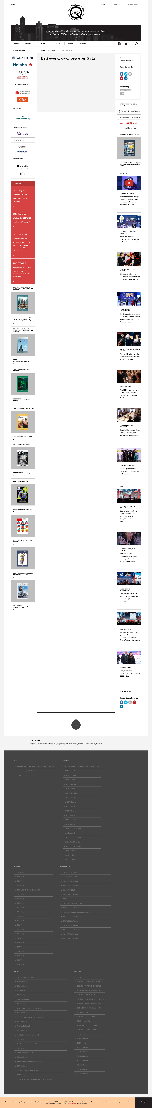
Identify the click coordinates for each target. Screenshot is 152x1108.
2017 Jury (20, 907)
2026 (79, 977)
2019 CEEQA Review (73, 820)
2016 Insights (22, 1013)
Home (13, 4)
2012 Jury (20, 929)
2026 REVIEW (70, 775)
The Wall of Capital (24, 1026)
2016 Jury (20, 912)
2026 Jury (20, 872)
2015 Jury (20, 916)
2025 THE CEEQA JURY (86, 1017)
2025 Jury (20, 877)
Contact (116, 5)
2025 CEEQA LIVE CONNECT (88, 1025)
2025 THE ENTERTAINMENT (88, 1030)
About (16, 44)
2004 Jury (20, 964)
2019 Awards (70, 815)
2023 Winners (70, 802)
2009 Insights (22, 1066)
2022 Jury (20, 894)
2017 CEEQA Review (73, 837)
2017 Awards (70, 833)
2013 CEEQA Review (70, 938)
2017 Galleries (82, 1060)
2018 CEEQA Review (73, 829)
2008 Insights (22, 1075)
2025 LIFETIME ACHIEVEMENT (89, 1008)
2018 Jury (20, 903)
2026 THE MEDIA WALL (86, 995)
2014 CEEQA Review (70, 934)
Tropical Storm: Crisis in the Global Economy (34, 1079)
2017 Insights (22, 1004)
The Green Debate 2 (25, 1053)
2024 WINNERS (71, 793)
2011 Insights (22, 1048)
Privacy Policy (132, 5)
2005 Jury (20, 960)
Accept (143, 1102)
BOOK (102, 5)
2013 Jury (20, 925)
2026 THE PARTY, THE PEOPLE (89, 986)
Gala (128, 90)
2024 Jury (20, 881)
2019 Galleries (82, 1052)
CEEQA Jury (41, 44)
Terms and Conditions (71, 877)
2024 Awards (70, 789)
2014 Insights (22, 1030)
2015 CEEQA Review (73, 846)
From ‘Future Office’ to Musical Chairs (32, 1017)
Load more (126, 691)
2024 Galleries (82, 1039)
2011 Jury (20, 934)
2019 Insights (22, 986)
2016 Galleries (82, 1065)
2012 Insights (22, 1039)
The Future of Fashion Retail (28, 1035)
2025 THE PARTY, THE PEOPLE (89, 1003)
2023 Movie (81, 1043)
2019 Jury (20, 899)
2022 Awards (70, 806)
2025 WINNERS (71, 784)
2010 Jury (20, 938)
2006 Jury (20, 956)
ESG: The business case (26, 977)
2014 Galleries (82, 1074)
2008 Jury (20, 947)
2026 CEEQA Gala (70, 872)
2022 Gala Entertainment (73, 903)
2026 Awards (70, 771)
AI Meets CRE (22, 990)
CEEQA (122, 90)
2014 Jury (20, 921)
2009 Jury (20, 942)
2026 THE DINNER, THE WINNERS (90, 982)
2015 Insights (22, 1021)
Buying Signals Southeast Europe (30, 1061)
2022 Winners (70, 811)
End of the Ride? (23, 999)
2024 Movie (81, 1034)
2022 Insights (22, 982)
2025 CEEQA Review (70, 881)
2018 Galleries (82, 1056)
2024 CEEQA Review (70, 885)
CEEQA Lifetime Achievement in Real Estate (82, 766)
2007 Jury (20, 951)
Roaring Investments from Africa (29, 1008)
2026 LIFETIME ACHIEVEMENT (29, 890)
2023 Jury (20, 885)
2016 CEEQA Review (73, 842)
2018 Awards (70, 824)
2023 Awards (70, 797)
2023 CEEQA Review (70, 894)
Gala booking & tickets (26, 771)
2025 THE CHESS (83, 1012)
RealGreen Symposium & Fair (28, 1044)
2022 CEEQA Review (70, 899)
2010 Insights (22, 1057)
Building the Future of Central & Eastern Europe (36, 766)
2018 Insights (22, 995)
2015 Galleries (82, 1069)
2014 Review (70, 851)
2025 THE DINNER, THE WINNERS (90, 999)
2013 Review (70, 855)
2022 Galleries (82, 1047)
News (53, 50)
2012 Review (70, 859)
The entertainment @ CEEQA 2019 (76, 912)
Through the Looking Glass (27, 1070)
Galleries (82, 44)
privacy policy (71, 1104)
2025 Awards (70, 780)
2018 (122, 93)
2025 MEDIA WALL (84, 1021)
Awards (28, 44)
